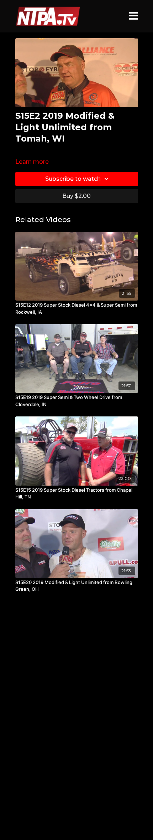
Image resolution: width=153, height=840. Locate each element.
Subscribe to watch (73, 178)
